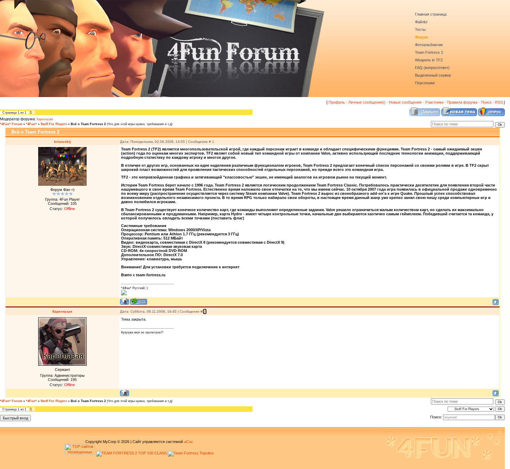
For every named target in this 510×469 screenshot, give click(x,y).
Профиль (337, 102)
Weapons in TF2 (429, 60)
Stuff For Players (54, 124)
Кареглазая (45, 119)
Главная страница (431, 14)
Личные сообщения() (366, 102)
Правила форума (462, 102)
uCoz (188, 442)
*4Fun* (31, 124)
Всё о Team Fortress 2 (88, 124)
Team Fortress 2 (429, 52)
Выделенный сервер (433, 75)
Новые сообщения (405, 102)
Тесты (420, 29)
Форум (421, 37)
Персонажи (425, 83)
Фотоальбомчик (429, 45)
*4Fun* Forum (11, 124)
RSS (499, 102)
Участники (434, 102)
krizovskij (62, 142)
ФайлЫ (421, 22)
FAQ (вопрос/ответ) (432, 68)
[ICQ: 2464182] (138, 301)
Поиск (486, 102)
